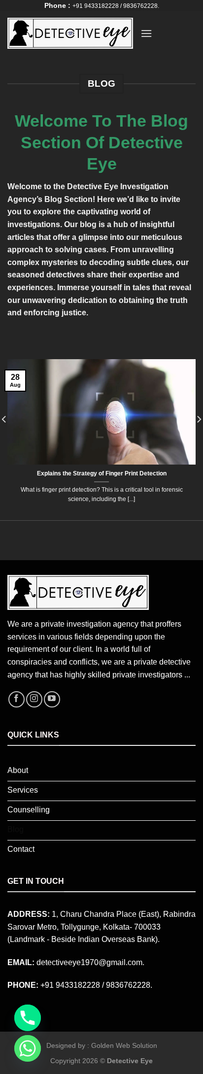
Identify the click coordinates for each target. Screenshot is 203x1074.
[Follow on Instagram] (34, 699)
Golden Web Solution (124, 1045)
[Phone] (27, 1018)
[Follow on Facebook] (16, 699)
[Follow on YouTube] (52, 699)
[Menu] (146, 33)
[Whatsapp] (27, 1048)
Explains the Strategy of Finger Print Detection (102, 473)
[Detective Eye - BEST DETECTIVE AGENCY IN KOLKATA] (70, 33)
